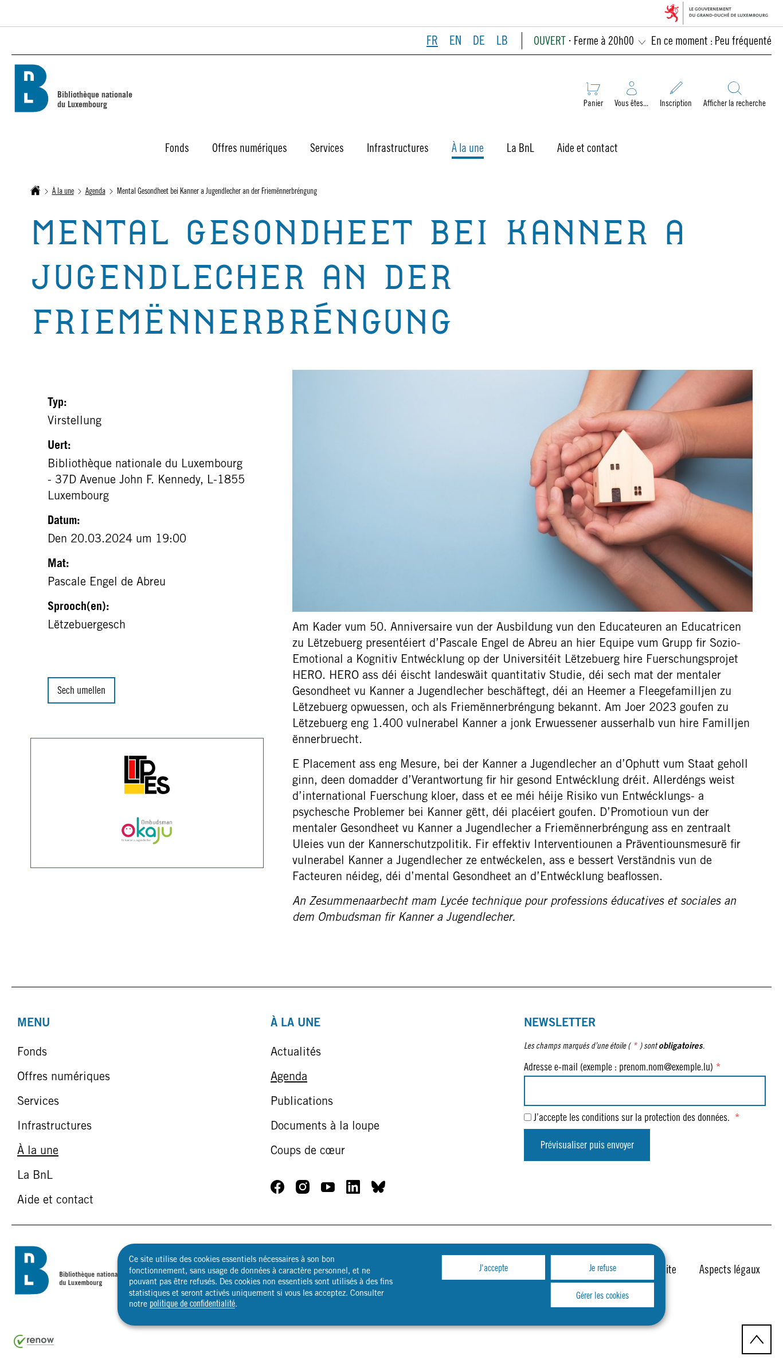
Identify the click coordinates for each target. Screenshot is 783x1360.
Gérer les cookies (602, 1296)
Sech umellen (81, 691)
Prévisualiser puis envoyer (587, 1146)
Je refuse (602, 1268)
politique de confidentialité (192, 1304)
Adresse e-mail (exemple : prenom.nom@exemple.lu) (622, 1068)
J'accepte (493, 1268)
